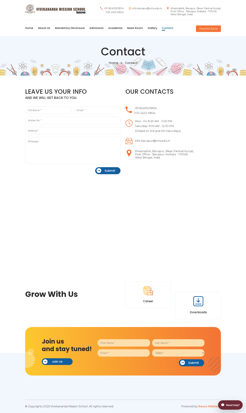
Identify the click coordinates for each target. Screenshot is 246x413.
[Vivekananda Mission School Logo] (55, 8)
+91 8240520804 (114, 8)
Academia (115, 28)
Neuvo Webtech (209, 406)
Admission (96, 28)
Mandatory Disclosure (70, 28)
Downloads (198, 312)
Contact (167, 28)
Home (29, 28)
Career (148, 301)
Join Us (57, 361)
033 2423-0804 (115, 12)
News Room (135, 28)
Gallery (152, 28)
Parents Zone (208, 28)
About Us (44, 28)
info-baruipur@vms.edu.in (147, 8)
